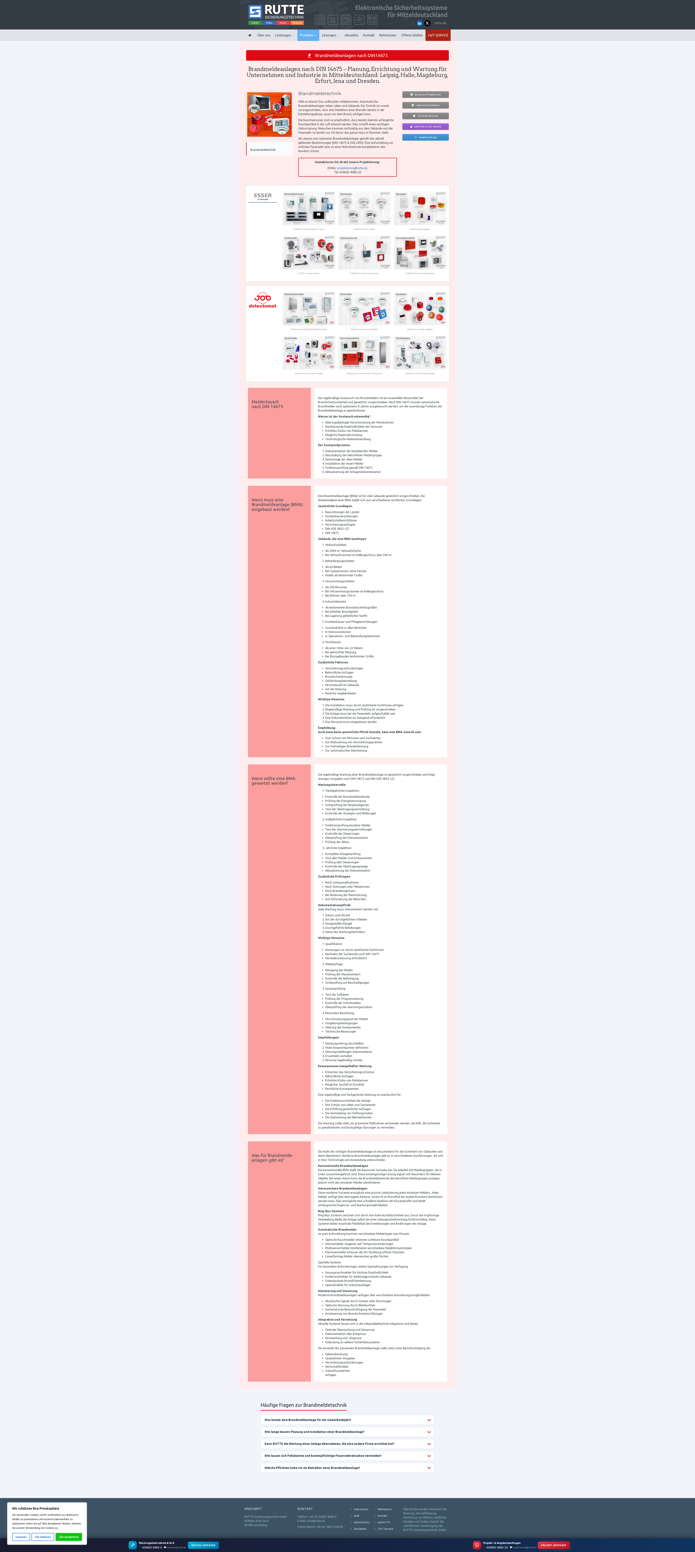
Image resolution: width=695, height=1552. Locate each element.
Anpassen (21, 1537)
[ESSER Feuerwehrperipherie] (420, 252)
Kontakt (369, 35)
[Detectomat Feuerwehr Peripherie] (364, 353)
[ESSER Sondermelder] (308, 252)
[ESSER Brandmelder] (364, 208)
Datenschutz (362, 1522)
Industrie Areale (333, 40)
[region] (47, 1523)
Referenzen (387, 35)
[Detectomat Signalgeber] (420, 309)
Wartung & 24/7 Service (427, 126)
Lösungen (329, 35)
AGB (356, 1515)
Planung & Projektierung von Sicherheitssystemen (291, 40)
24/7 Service (438, 35)
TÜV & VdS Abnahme (427, 116)
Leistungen (283, 35)
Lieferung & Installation (427, 105)
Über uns (263, 35)
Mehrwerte (385, 1509)
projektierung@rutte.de (352, 168)
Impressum (361, 1509)
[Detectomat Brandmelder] (364, 309)
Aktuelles (351, 35)
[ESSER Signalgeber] (420, 208)
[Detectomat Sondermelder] (308, 353)
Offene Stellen (412, 35)
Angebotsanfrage (427, 137)
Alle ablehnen (43, 1537)
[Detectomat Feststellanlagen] (420, 353)
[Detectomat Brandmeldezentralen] (308, 309)
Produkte (306, 35)
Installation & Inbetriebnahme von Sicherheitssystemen (292, 39)
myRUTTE (384, 1522)
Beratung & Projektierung (427, 94)
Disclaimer (360, 1528)
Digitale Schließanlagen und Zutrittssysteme (317, 40)
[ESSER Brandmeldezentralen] (308, 208)
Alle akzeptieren (69, 1537)
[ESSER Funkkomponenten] (364, 252)
